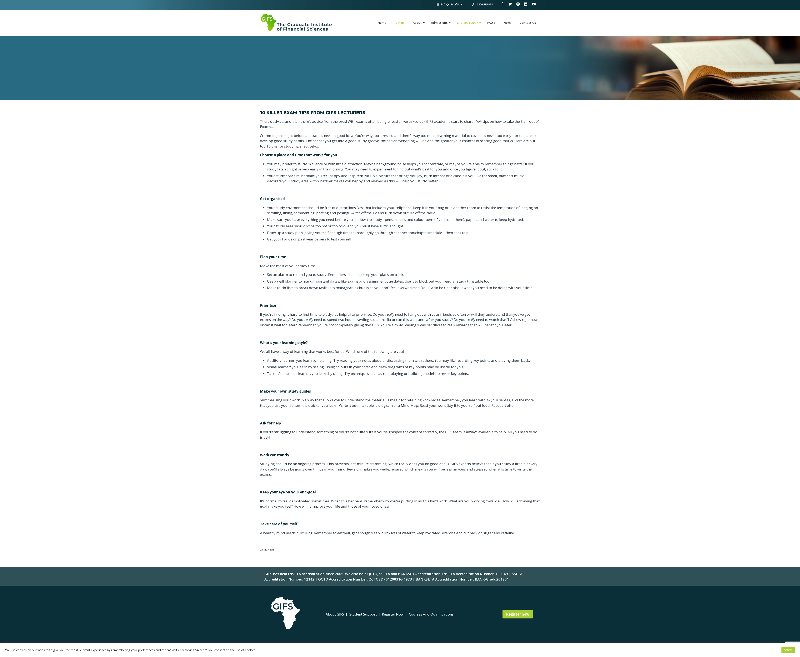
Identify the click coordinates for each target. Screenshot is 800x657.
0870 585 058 (484, 4)
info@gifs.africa (451, 4)
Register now (517, 614)
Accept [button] (788, 650)
